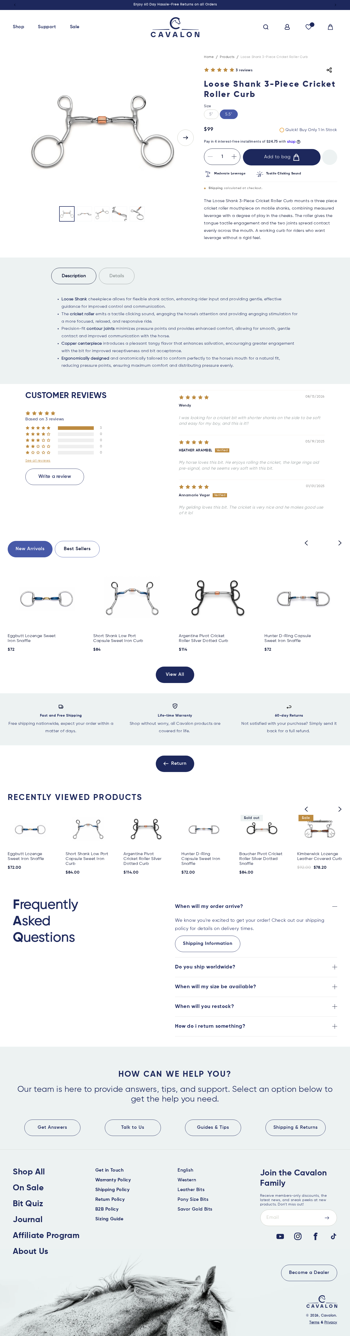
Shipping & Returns (295, 1127)
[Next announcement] (335, 5)
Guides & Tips (213, 1127)
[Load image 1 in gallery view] (67, 214)
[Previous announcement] (14, 5)
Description (74, 276)
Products (227, 57)
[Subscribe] (327, 1217)
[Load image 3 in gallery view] (102, 214)
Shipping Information (207, 943)
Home (209, 57)
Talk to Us (132, 1127)
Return (179, 763)
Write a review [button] (54, 476)
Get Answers (52, 1127)
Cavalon (328, 1315)
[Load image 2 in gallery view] (84, 214)
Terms (314, 1322)
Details (116, 276)
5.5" (228, 114)
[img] (194, 398)
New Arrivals (30, 549)
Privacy (330, 1322)
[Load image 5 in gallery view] (137, 214)
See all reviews (37, 460)
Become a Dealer (309, 1272)
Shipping (216, 188)
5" (214, 115)
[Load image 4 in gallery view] (119, 214)
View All (175, 674)
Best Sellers (77, 549)
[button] (20, 27)
